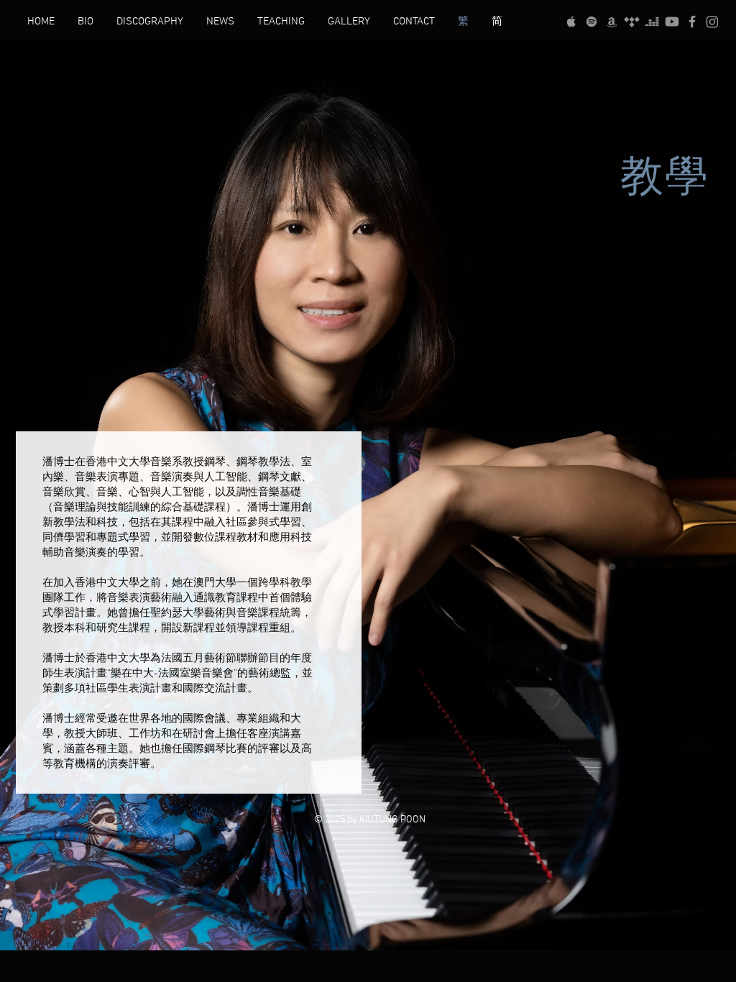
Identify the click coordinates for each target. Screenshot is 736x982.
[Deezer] (652, 21)
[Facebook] (692, 21)
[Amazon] (612, 21)
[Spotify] (591, 21)
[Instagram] (712, 21)
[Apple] (571, 21)
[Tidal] (632, 21)
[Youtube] (672, 21)
